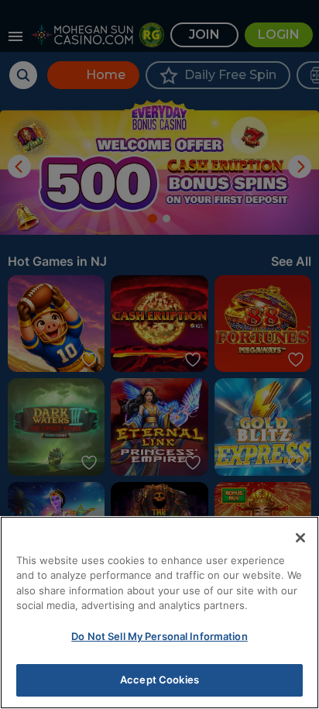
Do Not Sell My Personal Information (159, 636)
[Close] (300, 538)
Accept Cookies (159, 679)
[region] (159, 612)
